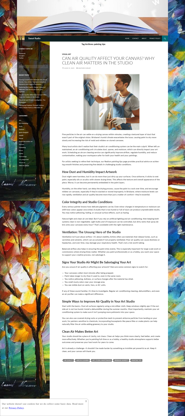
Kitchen (21, 144)
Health (21, 135)
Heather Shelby (84, 68)
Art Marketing (23, 123)
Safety (21, 153)
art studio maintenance (101, 360)
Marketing (22, 147)
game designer (23, 132)
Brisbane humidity (121, 360)
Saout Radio (34, 38)
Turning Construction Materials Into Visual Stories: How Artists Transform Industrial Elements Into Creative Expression (33, 82)
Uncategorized (24, 159)
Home (127, 38)
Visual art (66, 54)
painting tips (136, 360)
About (144, 38)
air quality (68, 360)
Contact (135, 38)
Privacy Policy (155, 38)
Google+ (22, 55)
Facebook (22, 53)
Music (21, 150)
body (20, 126)
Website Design (24, 165)
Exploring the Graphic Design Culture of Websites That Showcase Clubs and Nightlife (32, 89)
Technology (23, 156)
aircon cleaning (82, 360)
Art (20, 120)
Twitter (21, 58)
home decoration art (25, 141)
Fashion (21, 129)
